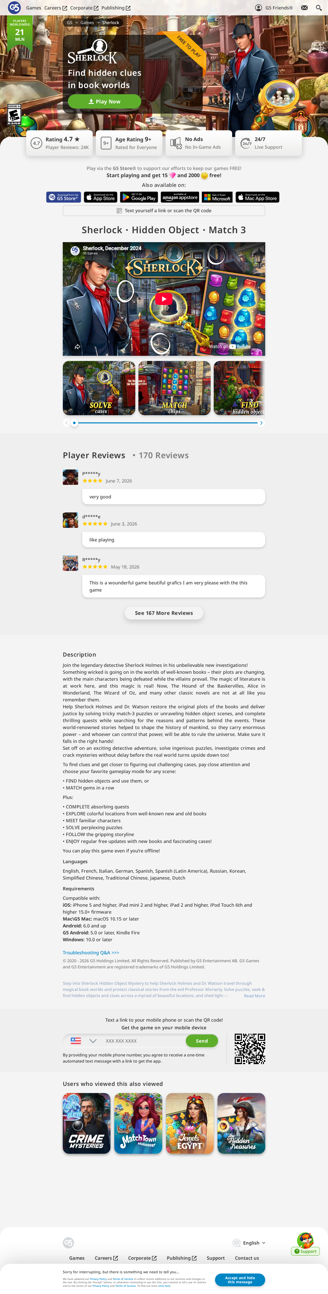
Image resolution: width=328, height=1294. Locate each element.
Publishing (113, 8)
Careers (53, 8)
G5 (69, 22)
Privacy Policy (98, 1279)
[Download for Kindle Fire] (180, 197)
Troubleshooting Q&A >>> (91, 952)
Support (216, 1258)
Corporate (82, 8)
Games (33, 8)
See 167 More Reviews (164, 612)
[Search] (319, 7)
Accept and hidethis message (240, 1279)
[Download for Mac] (257, 197)
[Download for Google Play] (139, 197)
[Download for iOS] (100, 197)
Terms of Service (123, 1279)
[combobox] (80, 1041)
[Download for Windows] (217, 197)
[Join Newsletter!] (304, 7)
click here (164, 1286)
